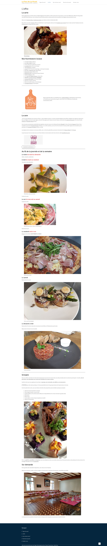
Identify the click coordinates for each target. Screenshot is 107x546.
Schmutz (24, 121)
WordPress (56, 545)
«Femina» (33, 22)
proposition (36, 461)
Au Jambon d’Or (28, 66)
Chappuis (74, 124)
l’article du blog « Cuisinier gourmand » (34, 20)
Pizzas (23, 234)
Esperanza (29, 67)
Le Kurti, (26, 69)
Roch (31, 63)
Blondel (62, 124)
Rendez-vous (76, 2)
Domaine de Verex (35, 125)
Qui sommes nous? (57, 2)
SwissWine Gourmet (66, 132)
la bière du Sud (32, 70)
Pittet (30, 61)
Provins (74, 130)
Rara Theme (45, 545)
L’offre (49, 2)
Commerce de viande (29, 79)
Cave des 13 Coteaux (32, 127)
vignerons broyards (70, 120)
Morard (30, 74)
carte (25, 15)
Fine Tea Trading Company (32, 76)
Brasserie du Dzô (28, 73)
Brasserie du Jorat (28, 71)
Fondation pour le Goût (61, 22)
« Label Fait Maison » (65, 97)
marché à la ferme (32, 77)
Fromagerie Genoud (29, 83)
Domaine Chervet (30, 121)
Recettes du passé (67, 2)
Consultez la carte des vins (28, 146)
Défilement (99, 544)
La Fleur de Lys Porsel (29, 1)
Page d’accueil (43, 2)
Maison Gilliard (67, 130)
